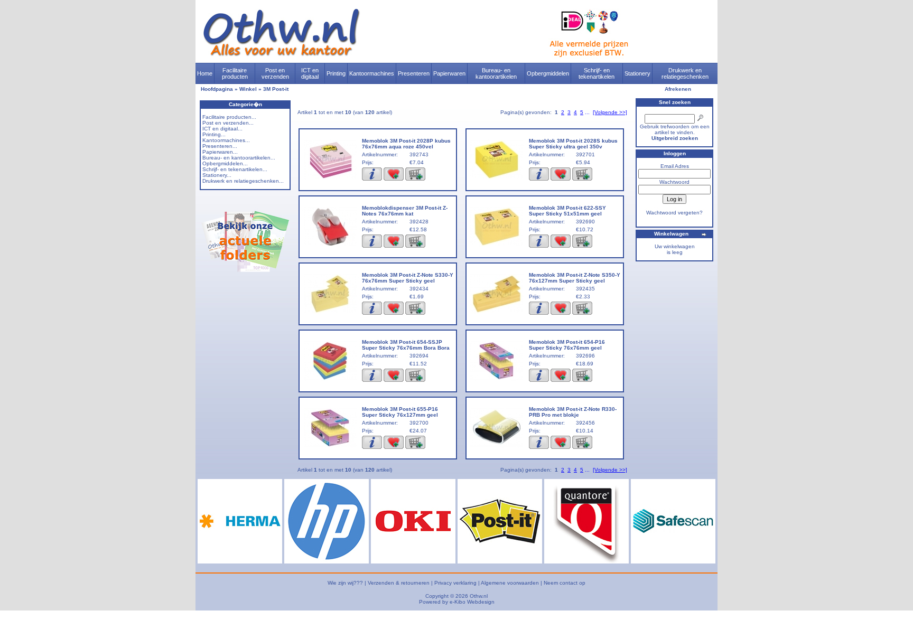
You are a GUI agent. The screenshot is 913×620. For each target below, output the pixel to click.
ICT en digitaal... (222, 128)
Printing (336, 73)
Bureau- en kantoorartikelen (496, 73)
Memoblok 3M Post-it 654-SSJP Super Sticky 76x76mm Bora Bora (406, 345)
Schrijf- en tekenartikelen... (234, 169)
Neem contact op (564, 583)
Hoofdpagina (217, 89)
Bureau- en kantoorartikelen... (238, 158)
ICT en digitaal (310, 73)
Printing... (214, 134)
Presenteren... (219, 146)
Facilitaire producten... (229, 117)
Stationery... (216, 175)
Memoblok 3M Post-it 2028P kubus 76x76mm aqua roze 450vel (406, 143)
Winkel (248, 89)
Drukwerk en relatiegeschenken (685, 73)
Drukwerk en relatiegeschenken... (243, 181)
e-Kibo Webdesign (472, 602)
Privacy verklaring (455, 583)
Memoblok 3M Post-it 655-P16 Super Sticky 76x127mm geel (400, 412)
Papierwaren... (220, 152)
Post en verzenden (275, 73)
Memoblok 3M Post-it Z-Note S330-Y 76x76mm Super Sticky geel (407, 278)
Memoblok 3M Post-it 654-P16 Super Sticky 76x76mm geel (567, 345)
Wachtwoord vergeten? (674, 212)
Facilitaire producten (235, 73)
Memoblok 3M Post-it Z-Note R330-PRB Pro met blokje (573, 412)
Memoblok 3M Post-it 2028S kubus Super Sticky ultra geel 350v (573, 143)
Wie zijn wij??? (345, 583)
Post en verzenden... (228, 123)
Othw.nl (479, 596)
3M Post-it (275, 89)
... (587, 112)
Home (204, 73)
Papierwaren (449, 73)
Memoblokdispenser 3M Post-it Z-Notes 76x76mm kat (405, 211)
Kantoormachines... (226, 140)
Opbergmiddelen (548, 73)
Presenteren (414, 73)
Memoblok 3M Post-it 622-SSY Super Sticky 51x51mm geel (567, 211)
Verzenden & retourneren (399, 583)
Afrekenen (678, 89)
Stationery (637, 73)
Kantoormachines (371, 73)
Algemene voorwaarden (510, 583)
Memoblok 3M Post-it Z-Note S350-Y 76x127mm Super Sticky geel (574, 278)
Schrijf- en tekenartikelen (596, 73)
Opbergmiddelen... (225, 163)
